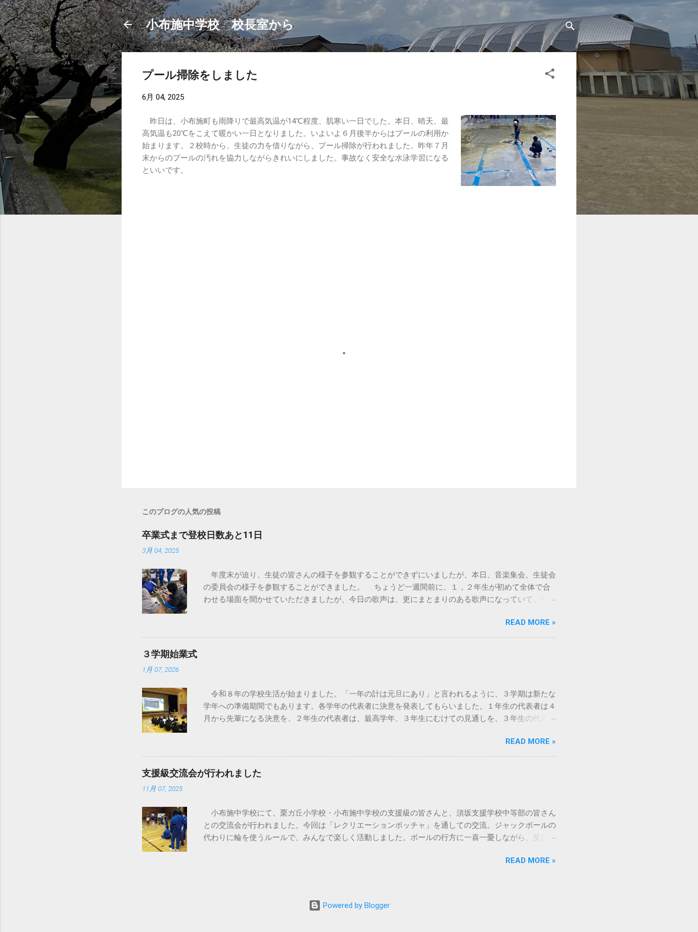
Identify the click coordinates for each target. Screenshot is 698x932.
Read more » (530, 622)
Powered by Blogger (355, 905)
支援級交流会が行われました (202, 772)
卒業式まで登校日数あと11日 (202, 534)
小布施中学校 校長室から (220, 24)
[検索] (570, 27)
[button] (550, 75)
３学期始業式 (169, 653)
